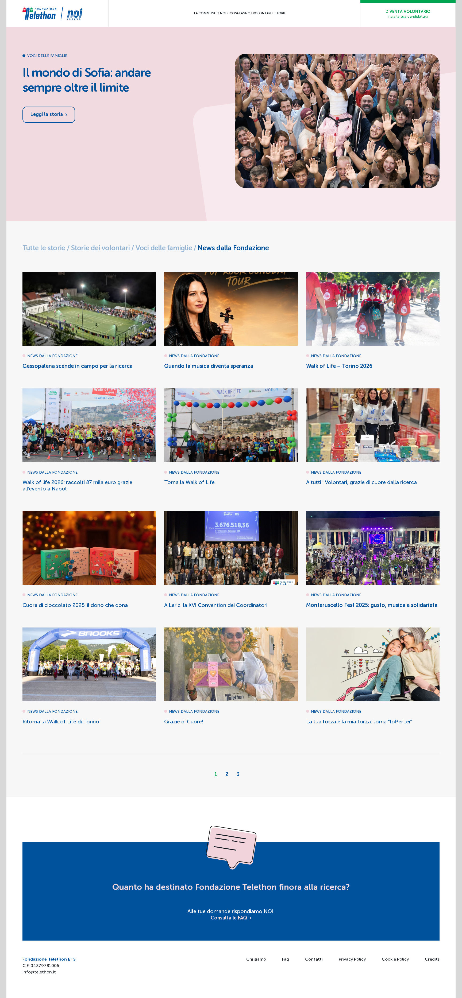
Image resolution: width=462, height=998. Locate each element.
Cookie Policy (395, 959)
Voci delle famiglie (164, 248)
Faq (285, 959)
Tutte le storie (43, 248)
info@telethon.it (39, 972)
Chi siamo (256, 959)
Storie (280, 13)
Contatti (314, 959)
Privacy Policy (352, 959)
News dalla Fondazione (233, 248)
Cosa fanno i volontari (250, 13)
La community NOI (210, 13)
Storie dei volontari (100, 248)
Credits (432, 959)
